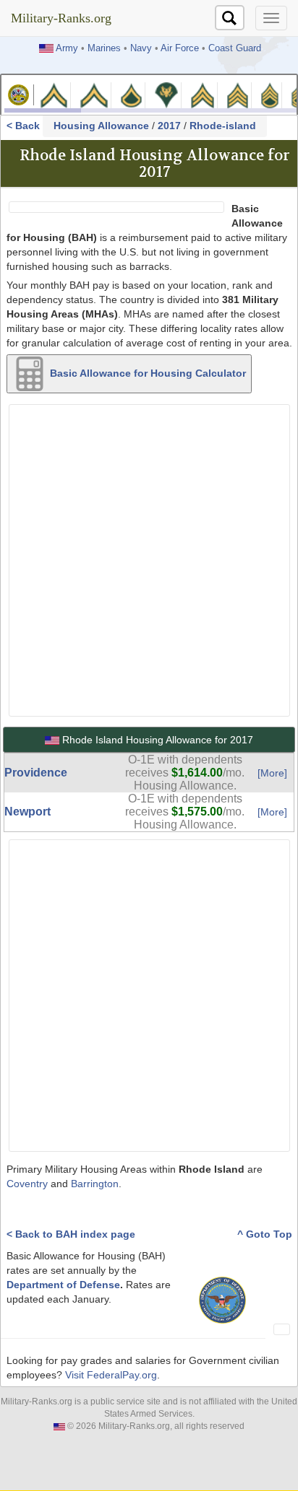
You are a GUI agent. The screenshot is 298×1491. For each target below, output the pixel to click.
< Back (25, 125)
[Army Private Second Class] (94, 94)
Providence (35, 772)
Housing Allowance (101, 125)
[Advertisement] (149, 558)
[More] (272, 773)
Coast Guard (234, 48)
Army (67, 48)
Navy (141, 48)
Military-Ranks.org (61, 18)
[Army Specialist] (166, 94)
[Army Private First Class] (131, 94)
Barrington (95, 1183)
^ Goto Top (264, 1234)
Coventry (27, 1183)
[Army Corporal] (202, 94)
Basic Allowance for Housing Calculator (146, 373)
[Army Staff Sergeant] (270, 94)
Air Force (180, 48)
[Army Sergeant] (237, 94)
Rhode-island (223, 125)
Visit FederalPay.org (111, 1375)
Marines (104, 48)
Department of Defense (63, 1284)
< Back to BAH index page (71, 1234)
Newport (27, 811)
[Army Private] (54, 94)
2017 (169, 125)
